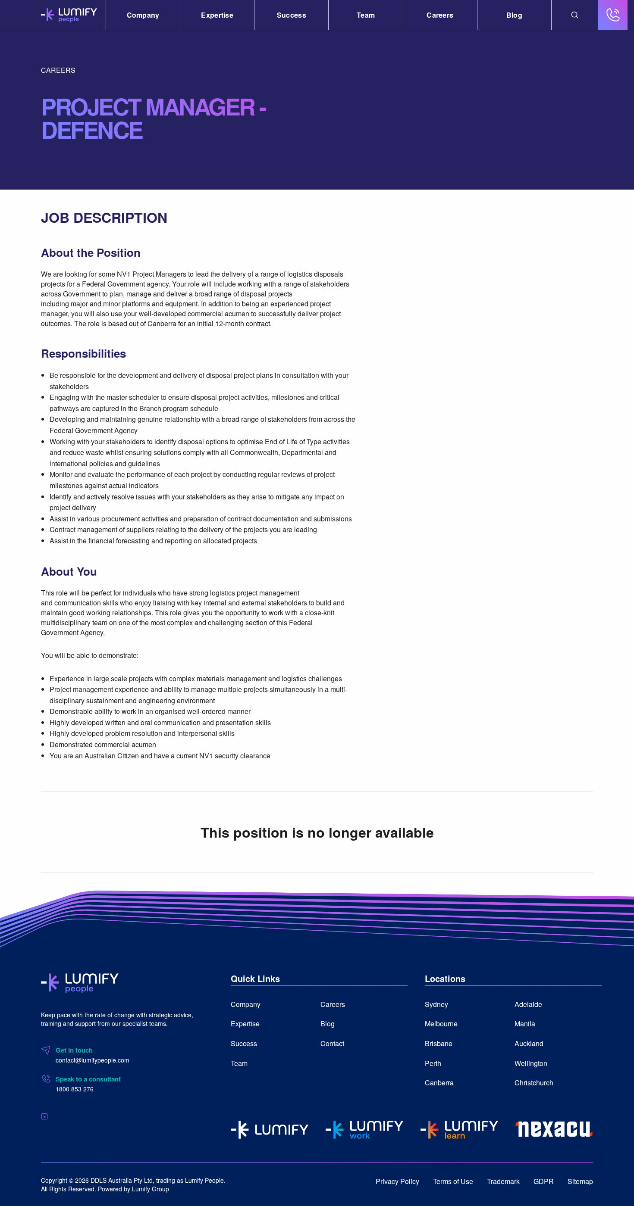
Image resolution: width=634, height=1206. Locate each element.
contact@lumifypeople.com (92, 1060)
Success (291, 15)
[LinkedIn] (44, 1116)
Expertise (217, 15)
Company (143, 15)
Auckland (529, 1043)
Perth (433, 1063)
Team (366, 15)
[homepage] (69, 15)
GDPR (544, 1181)
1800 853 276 (75, 1088)
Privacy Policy (397, 1181)
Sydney (436, 1004)
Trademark (503, 1181)
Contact (332, 1043)
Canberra (439, 1083)
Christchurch (534, 1083)
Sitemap (580, 1181)
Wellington (531, 1063)
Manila (525, 1023)
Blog (514, 15)
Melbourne (441, 1023)
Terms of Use (453, 1181)
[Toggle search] (574, 14)
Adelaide (528, 1004)
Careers (440, 15)
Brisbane (438, 1043)
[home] (80, 982)
